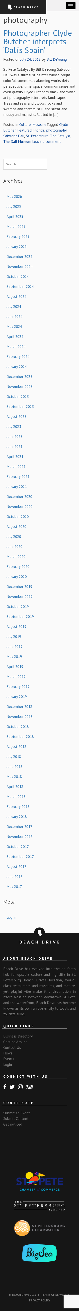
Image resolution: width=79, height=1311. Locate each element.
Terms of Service (53, 1295)
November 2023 (19, 386)
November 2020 (19, 506)
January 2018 (17, 816)
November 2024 (19, 266)
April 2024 (15, 336)
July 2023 (14, 426)
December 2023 (19, 376)
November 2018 (19, 716)
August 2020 (16, 526)
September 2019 (20, 616)
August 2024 (16, 296)
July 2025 (14, 206)
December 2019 (19, 586)
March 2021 (16, 466)
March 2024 (16, 346)
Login (7, 1064)
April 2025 (15, 216)
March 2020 (16, 556)
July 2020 (14, 536)
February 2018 (18, 806)
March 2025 (16, 226)
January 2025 (17, 246)
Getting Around (15, 1041)
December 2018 (19, 706)
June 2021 (14, 446)
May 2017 (14, 886)
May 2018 (14, 776)
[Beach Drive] (23, 6)
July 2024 (14, 306)
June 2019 (14, 646)
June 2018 (14, 766)
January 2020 (17, 576)
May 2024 (14, 326)
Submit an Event (16, 1113)
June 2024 (14, 316)
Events (8, 1058)
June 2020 (14, 546)
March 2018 (16, 796)
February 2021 (18, 476)
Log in (11, 917)
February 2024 (18, 356)
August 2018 (16, 746)
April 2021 (15, 456)
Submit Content (16, 1118)
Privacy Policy (39, 1300)
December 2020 (19, 496)
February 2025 (18, 236)
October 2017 (18, 846)
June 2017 (14, 876)
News (7, 1053)
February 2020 (18, 566)
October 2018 (18, 726)
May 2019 (14, 656)
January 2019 (17, 696)
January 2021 (17, 486)
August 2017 (16, 866)
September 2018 (20, 736)
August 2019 (16, 626)
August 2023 (16, 416)
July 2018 (14, 756)
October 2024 (18, 276)
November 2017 (19, 836)
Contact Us (12, 1047)
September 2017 (20, 856)
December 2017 (19, 826)
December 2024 (19, 256)
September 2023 (20, 406)
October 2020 (18, 516)
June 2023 (14, 436)
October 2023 (18, 396)
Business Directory (18, 1036)
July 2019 (14, 636)
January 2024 (17, 366)
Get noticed (12, 1124)
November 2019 (19, 596)
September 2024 (20, 286)
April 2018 (15, 786)
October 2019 (18, 606)
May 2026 (14, 196)
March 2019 (16, 676)
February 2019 (18, 686)
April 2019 (15, 666)
